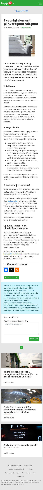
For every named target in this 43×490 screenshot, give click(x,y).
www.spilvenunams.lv (12, 254)
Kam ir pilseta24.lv (15, 465)
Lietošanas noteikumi (16, 469)
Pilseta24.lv (28, 465)
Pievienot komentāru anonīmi (16, 321)
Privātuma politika (28, 473)
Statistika (20, 477)
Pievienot (34, 339)
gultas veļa (12, 201)
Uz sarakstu (12, 277)
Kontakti (30, 469)
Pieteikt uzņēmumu (12, 473)
